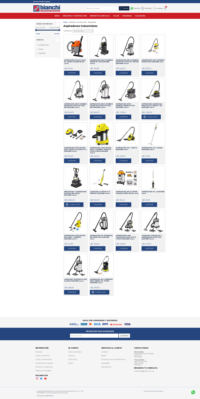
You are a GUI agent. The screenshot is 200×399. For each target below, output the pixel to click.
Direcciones (72, 359)
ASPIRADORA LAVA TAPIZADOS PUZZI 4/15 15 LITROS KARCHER (126, 237)
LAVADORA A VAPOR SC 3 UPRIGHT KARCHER (100, 192)
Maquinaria (92, 22)
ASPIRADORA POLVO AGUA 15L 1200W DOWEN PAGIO (75, 61)
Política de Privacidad (43, 370)
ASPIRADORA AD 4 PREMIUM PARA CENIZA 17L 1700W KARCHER (101, 280)
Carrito (70, 363)
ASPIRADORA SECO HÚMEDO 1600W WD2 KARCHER (153, 61)
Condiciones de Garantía (44, 363)
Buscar (126, 8)
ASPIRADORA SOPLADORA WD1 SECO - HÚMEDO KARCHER (74, 237)
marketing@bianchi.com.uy (144, 371)
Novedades (105, 363)
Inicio (65, 22)
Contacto (104, 352)
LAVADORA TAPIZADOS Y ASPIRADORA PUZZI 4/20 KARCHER (152, 237)
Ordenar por (67, 31)
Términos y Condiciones (44, 367)
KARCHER (42, 53)
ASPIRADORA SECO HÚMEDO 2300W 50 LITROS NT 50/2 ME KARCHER (75, 105)
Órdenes (71, 355)
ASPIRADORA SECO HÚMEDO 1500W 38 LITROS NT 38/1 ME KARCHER (127, 61)
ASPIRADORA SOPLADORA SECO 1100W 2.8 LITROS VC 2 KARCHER (75, 149)
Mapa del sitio (106, 367)
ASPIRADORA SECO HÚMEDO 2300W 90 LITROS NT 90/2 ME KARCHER (101, 105)
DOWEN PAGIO (44, 45)
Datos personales (74, 352)
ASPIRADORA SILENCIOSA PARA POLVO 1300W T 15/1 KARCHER (152, 105)
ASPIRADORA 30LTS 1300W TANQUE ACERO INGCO (127, 192)
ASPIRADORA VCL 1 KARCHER (153, 192)
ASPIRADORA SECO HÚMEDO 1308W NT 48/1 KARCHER (101, 61)
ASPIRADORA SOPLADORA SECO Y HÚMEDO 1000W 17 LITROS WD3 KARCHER (100, 150)
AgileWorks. (50, 395)
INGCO (41, 49)
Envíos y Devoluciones (43, 359)
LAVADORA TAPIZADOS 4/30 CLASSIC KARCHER (75, 280)
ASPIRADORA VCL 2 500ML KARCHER (152, 148)
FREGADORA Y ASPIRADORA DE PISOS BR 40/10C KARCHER (75, 193)
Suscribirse (124, 335)
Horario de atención (42, 355)
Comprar (72, 73)
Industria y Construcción (78, 22)
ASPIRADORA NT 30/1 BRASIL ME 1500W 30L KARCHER (101, 237)
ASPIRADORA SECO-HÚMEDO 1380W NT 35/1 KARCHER (125, 105)
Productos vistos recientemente (113, 359)
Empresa (38, 352)
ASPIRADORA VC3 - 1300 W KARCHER (126, 148)
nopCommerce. (157, 391)
